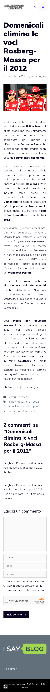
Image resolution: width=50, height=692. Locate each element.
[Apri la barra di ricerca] (35, 7)
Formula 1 (23, 397)
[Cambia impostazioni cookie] (5, 686)
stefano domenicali (24, 411)
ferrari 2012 (32, 401)
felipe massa (15, 401)
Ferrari (12, 397)
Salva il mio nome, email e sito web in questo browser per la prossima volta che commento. (25, 586)
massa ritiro (24, 406)
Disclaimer (10, 668)
